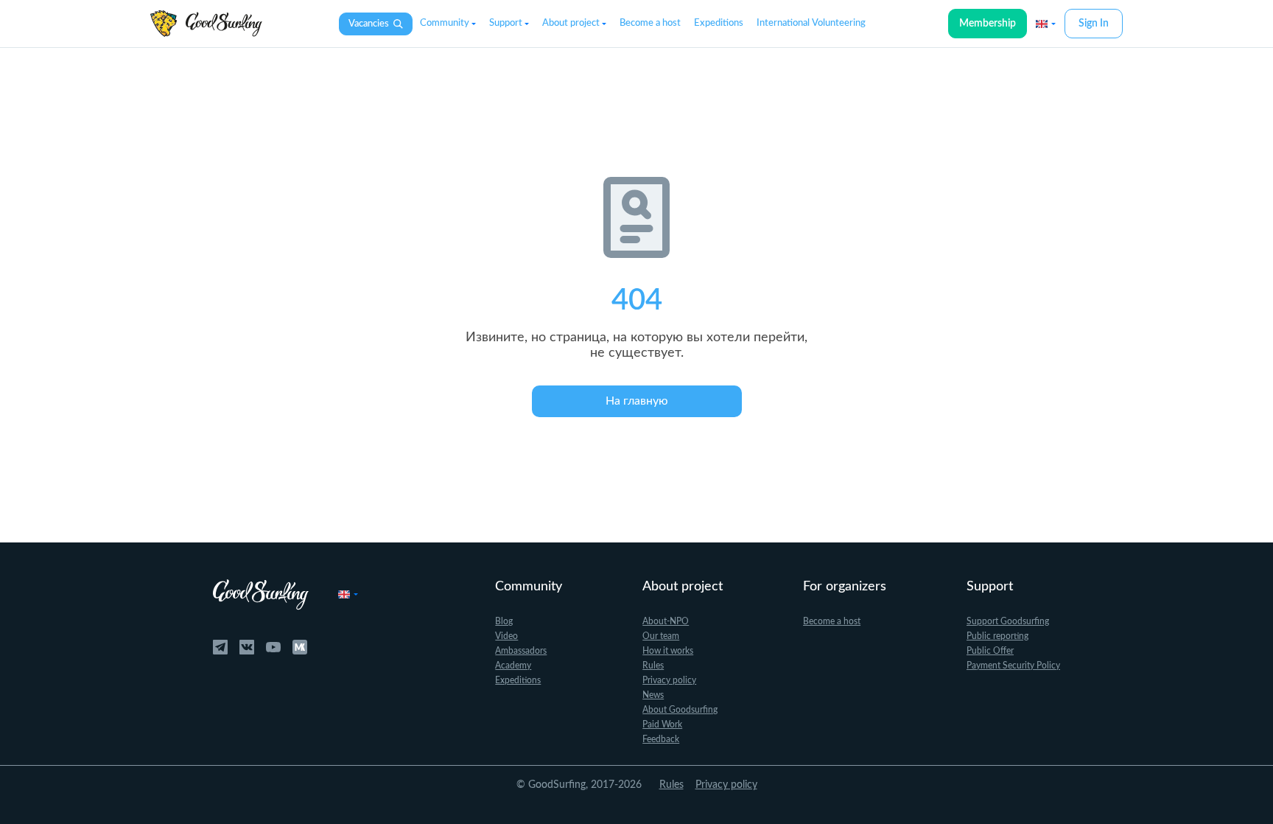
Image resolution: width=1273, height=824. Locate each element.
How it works (667, 650)
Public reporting (997, 636)
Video (506, 636)
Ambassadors (521, 650)
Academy (513, 665)
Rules (653, 665)
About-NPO (665, 621)
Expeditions (718, 23)
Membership (987, 23)
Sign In (1094, 23)
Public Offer (990, 650)
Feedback (660, 739)
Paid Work (662, 724)
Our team (660, 636)
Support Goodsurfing (1008, 621)
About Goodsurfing (680, 709)
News (653, 695)
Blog (504, 621)
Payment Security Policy (1013, 665)
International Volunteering (811, 23)
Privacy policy (669, 680)
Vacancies (368, 24)
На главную (637, 401)
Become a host (650, 23)
